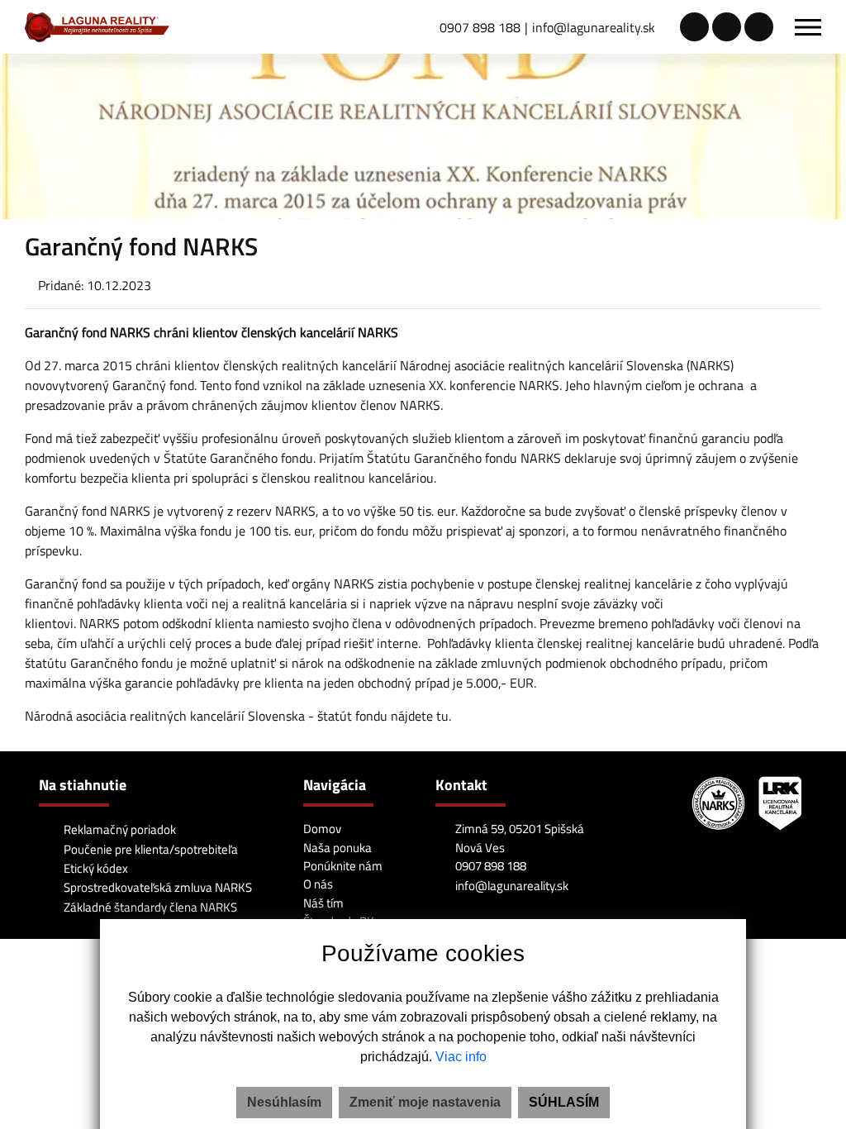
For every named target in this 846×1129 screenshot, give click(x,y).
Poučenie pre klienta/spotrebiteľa (149, 849)
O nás (318, 883)
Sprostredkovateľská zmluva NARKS (156, 887)
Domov (322, 828)
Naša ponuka (337, 847)
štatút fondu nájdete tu (383, 716)
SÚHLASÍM (564, 1102)
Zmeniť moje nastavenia (425, 1102)
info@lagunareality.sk (593, 27)
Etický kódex (94, 868)
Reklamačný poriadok (118, 829)
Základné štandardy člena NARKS (149, 907)
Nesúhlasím (284, 1102)
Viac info (461, 1057)
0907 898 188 (480, 27)
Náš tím (323, 902)
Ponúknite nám (343, 865)
